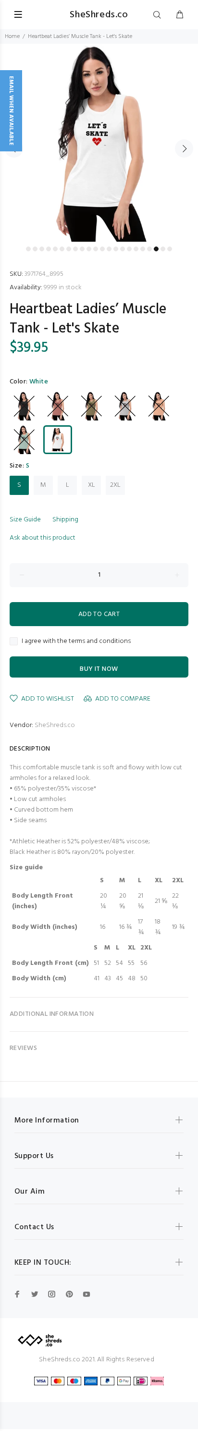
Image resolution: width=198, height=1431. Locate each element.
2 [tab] (35, 249)
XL (91, 485)
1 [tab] (28, 249)
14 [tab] (115, 249)
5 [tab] (55, 249)
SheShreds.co (55, 725)
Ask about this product (42, 537)
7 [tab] (68, 249)
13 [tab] (109, 249)
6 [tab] (62, 249)
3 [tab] (41, 249)
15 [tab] (122, 249)
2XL (115, 485)
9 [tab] (82, 249)
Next (184, 148)
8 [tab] (75, 249)
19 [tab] (149, 249)
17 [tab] (136, 249)
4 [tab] (48, 249)
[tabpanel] (99, 143)
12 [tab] (102, 249)
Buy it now (99, 669)
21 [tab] (163, 249)
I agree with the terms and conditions (76, 641)
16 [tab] (129, 249)
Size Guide (25, 519)
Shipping (65, 519)
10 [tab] (89, 249)
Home (12, 36)
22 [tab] (169, 249)
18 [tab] (142, 249)
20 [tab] (156, 249)
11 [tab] (95, 249)
